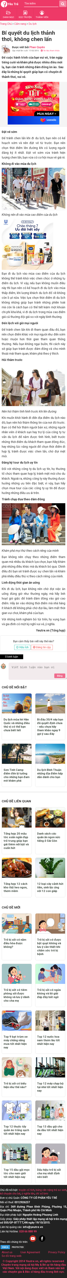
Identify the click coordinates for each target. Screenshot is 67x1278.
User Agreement (30, 1252)
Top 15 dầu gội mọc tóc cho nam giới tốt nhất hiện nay (17, 1173)
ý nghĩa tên (28, 1193)
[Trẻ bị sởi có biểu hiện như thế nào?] (17, 1067)
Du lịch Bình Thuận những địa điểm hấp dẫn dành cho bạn (50, 773)
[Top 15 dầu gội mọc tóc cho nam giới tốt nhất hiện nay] (17, 1154)
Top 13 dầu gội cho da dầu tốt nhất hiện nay (50, 1130)
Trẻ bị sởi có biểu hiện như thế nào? (15, 1085)
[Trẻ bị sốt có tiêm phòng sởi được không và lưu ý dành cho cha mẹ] (17, 974)
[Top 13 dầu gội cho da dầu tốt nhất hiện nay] (50, 1111)
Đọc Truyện (25, 17)
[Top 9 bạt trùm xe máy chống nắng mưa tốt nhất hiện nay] (17, 1021)
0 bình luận (11, 656)
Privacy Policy (56, 1252)
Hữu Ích (24, 647)
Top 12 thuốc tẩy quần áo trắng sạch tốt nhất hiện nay (16, 1130)
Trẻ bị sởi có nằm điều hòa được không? (15, 943)
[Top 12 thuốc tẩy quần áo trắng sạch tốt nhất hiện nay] (17, 1111)
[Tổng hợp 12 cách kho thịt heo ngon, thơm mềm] (17, 868)
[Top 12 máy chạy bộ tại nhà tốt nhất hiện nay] (50, 1067)
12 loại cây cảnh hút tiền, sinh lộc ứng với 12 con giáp (50, 887)
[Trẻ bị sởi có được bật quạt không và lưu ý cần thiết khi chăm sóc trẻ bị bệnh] (50, 923)
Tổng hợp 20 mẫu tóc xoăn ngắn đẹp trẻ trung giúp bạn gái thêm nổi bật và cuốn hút (16, 841)
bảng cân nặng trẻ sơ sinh (51, 1190)
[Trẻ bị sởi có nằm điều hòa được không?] (17, 923)
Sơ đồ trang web (11, 1256)
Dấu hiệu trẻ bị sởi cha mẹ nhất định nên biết (49, 1173)
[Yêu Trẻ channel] (33, 1241)
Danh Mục (8, 17)
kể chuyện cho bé (10, 1193)
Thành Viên (42, 17)
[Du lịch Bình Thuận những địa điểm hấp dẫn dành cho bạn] (50, 754)
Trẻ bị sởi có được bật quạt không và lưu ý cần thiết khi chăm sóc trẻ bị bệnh (49, 947)
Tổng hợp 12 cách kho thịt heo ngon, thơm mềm (15, 887)
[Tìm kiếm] (62, 4)
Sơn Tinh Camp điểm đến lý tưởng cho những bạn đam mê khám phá (17, 775)
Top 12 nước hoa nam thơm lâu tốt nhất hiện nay (48, 1040)
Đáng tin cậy (43, 647)
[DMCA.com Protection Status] (13, 1248)
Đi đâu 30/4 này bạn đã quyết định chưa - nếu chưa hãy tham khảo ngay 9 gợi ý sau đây (50, 727)
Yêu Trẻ (13, 4)
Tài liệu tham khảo (51, 51)
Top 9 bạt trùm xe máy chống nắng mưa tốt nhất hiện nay (16, 1042)
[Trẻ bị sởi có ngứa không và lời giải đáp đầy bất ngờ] (50, 974)
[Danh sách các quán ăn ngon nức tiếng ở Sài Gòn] (50, 817)
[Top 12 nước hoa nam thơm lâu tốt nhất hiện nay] (50, 1021)
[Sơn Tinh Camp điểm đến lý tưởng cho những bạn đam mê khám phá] (17, 754)
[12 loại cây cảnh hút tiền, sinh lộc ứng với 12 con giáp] (50, 868)
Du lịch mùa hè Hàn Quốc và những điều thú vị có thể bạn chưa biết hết (17, 725)
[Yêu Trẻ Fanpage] (42, 1241)
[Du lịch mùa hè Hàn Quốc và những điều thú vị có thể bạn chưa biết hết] (17, 703)
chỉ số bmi (42, 1193)
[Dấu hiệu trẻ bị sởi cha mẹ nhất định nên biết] (50, 1154)
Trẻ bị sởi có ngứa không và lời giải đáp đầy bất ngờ (49, 993)
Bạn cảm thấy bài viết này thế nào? (33, 641)
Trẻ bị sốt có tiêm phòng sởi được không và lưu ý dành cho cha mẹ (16, 995)
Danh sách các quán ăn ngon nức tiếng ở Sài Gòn (48, 837)
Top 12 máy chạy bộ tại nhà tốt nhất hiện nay (50, 1087)
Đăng (60, 676)
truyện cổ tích (27, 1190)
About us (7, 1252)
